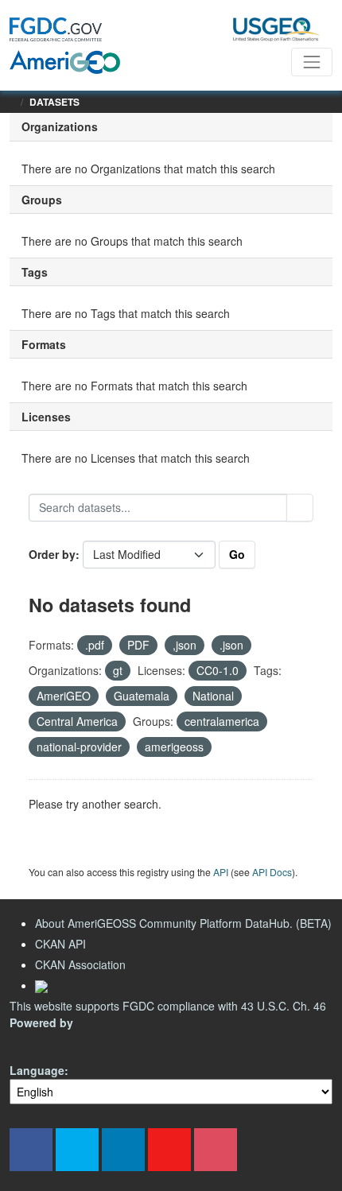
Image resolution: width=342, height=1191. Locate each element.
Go (237, 554)
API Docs (272, 872)
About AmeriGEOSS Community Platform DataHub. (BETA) (183, 923)
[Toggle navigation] (311, 62)
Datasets (54, 102)
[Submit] (299, 508)
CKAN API (60, 944)
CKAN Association (80, 964)
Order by (52, 554)
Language (37, 1070)
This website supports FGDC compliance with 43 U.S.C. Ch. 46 (168, 1006)
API (220, 872)
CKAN (37, 1041)
